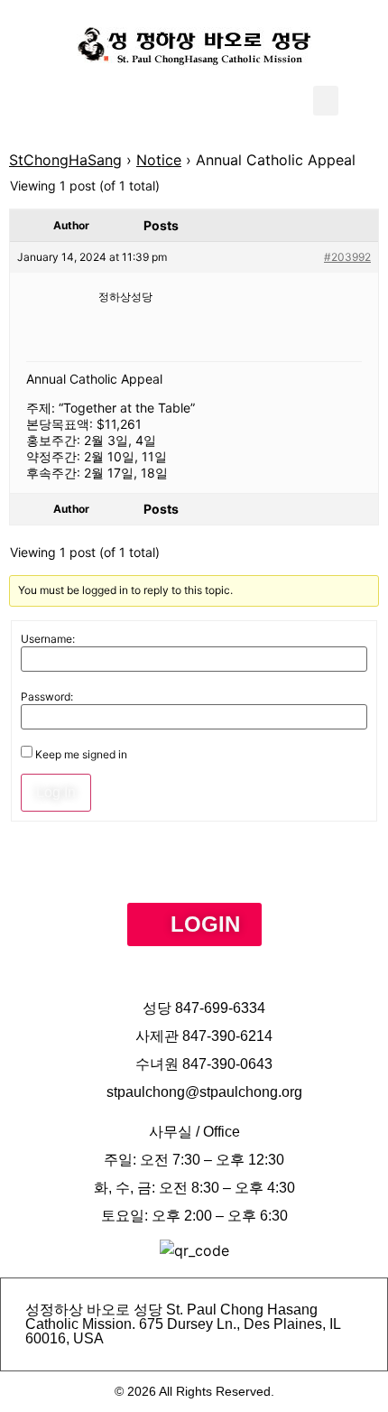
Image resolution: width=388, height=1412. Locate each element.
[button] (325, 101)
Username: (48, 639)
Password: (47, 697)
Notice (158, 160)
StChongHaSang (65, 160)
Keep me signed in (81, 754)
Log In (56, 792)
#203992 (347, 257)
